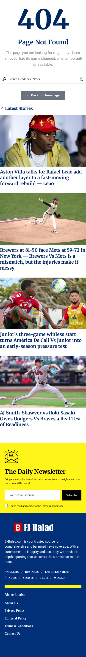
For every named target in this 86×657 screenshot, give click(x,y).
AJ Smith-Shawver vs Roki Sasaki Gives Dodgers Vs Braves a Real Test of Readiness (40, 418)
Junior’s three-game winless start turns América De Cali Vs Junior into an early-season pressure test (41, 340)
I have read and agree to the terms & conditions (36, 506)
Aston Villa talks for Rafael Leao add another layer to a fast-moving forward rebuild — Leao (41, 178)
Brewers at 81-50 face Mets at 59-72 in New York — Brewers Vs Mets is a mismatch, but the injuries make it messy (43, 258)
